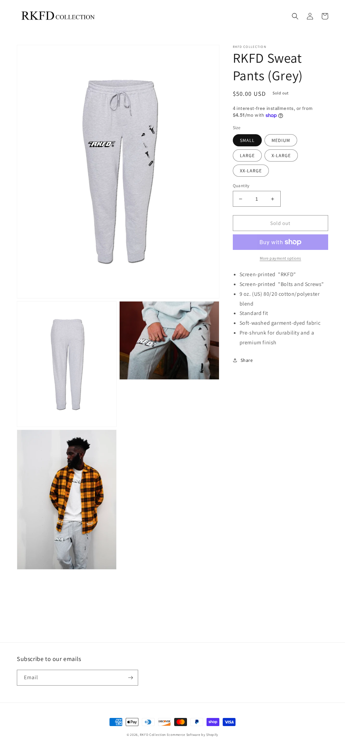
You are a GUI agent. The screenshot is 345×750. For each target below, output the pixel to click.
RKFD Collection (153, 734)
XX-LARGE (251, 171)
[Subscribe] (130, 678)
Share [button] (247, 360)
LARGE (247, 155)
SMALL (247, 140)
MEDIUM (281, 140)
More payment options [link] (280, 258)
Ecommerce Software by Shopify (192, 734)
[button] (295, 16)
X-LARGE (281, 155)
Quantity (241, 186)
